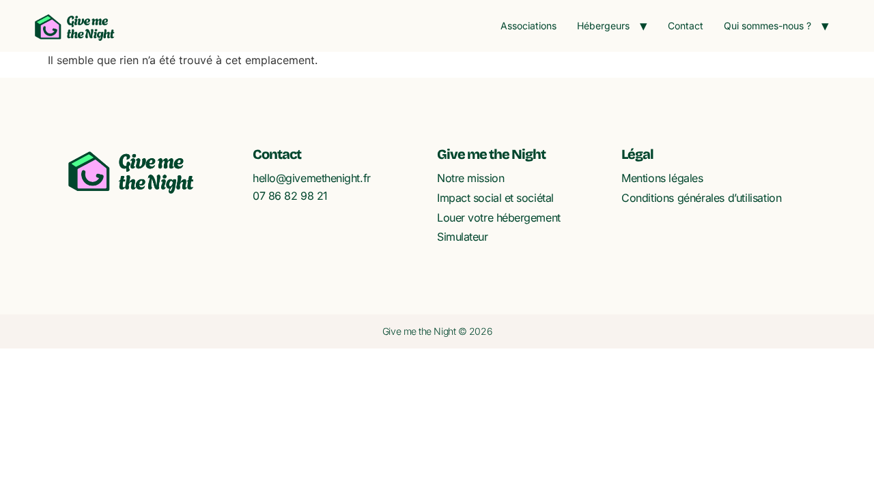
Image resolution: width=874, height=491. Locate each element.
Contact (685, 25)
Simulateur (462, 236)
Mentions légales (662, 178)
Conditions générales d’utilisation (701, 198)
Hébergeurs (603, 25)
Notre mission (470, 178)
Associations (528, 25)
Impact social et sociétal (495, 198)
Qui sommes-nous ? (767, 25)
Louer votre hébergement (499, 217)
